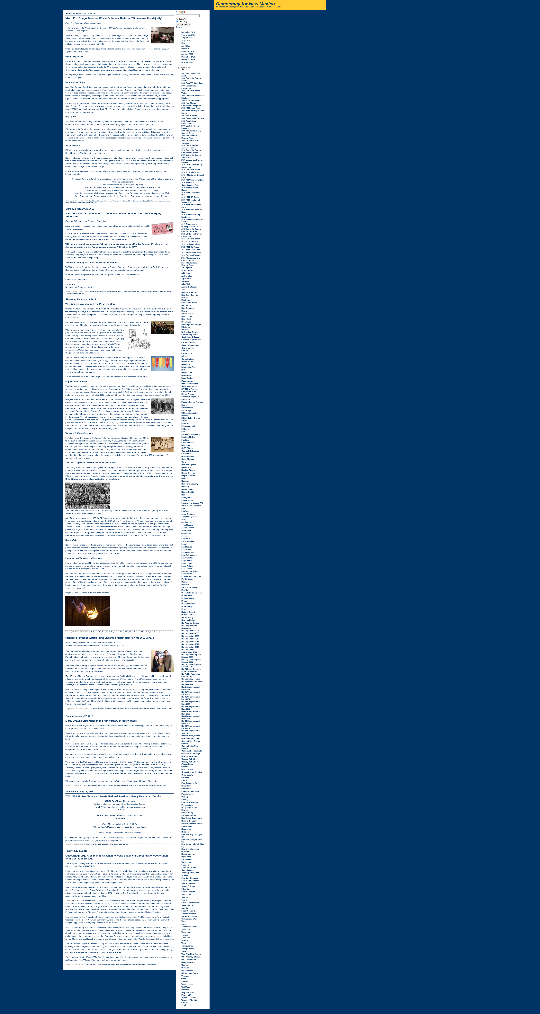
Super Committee (189, 911)
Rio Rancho (186, 859)
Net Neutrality (187, 618)
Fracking (185, 440)
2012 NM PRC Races (190, 247)
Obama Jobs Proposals (191, 751)
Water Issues (187, 984)
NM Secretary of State (190, 679)
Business (185, 329)
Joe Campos (186, 522)
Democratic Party (188, 367)
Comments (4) (151, 964)
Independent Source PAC (192, 503)
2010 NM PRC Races (190, 197)
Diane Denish (187, 378)
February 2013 (187, 51)
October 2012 (187, 62)
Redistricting (187, 826)
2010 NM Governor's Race (192, 180)
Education (185, 399)
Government (186, 454)
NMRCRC (89, 866)
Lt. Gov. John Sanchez (191, 576)
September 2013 (188, 35)
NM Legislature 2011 (190, 642)
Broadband (186, 322)
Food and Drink (188, 437)
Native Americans (189, 615)
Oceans (184, 767)
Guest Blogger (102, 964)
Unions (184, 965)
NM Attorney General (190, 623)
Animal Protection (189, 287)
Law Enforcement (189, 555)
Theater (184, 935)
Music (184, 609)
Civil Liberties (187, 348)
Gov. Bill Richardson (190, 451)
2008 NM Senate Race (190, 108)
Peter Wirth (186, 786)
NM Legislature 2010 (190, 639)
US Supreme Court (189, 973)
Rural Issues (186, 862)
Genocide (185, 445)
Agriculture (186, 279)
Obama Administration (191, 738)
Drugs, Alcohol (187, 394)
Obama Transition (189, 756)
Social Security (188, 892)
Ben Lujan (185, 300)
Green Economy (188, 456)
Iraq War (185, 511)
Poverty (184, 799)
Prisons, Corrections (190, 802)
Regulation (186, 829)
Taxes (183, 924)
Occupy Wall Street (189, 759)
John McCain (187, 525)
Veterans (185, 976)
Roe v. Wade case (149, 545)
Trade (183, 943)
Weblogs (185, 990)
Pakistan (185, 778)
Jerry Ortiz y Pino (189, 517)
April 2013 (185, 46)
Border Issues (187, 314)
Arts (183, 290)
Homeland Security (189, 484)
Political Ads (187, 794)
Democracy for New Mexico (245, 3)
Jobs (183, 519)
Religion (185, 832)
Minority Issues (188, 604)
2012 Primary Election (191, 255)
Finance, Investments (190, 434)
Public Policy (187, 813)
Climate (184, 351)
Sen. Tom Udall (188, 883)
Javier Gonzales (188, 514)
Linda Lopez (186, 563)
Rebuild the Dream (189, 821)
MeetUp (184, 590)
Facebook (116, 952)
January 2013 (187, 54)
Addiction (185, 273)
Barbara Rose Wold (189, 292)
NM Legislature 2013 (190, 647)
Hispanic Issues (188, 476)
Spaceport (185, 897)
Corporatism (186, 353)
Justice (184, 536)
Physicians (186, 788)
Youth (183, 1005)
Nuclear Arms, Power (190, 736)
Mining (184, 601)
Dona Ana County (189, 386)
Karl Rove (185, 539)
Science (184, 875)
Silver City (185, 889)
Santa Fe (185, 865)
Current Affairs (187, 359)
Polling (184, 797)
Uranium (185, 968)
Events (114, 291)
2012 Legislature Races (191, 244)
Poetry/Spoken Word (190, 791)
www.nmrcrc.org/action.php (91, 952)
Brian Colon (186, 316)
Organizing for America (191, 772)
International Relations (191, 506)
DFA (183, 370)
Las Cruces (186, 550)
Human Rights (124, 708)
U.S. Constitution (188, 960)
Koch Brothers (187, 541)
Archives (179, 27)
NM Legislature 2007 (190, 631)
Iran (183, 508)
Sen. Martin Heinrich (190, 881)
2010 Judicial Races (190, 172)
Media (184, 582)
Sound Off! (186, 894)
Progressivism (187, 805)
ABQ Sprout (186, 268)
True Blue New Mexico (191, 954)
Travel (184, 951)
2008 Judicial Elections (191, 100)
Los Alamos (186, 574)
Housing (185, 486)
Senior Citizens (188, 886)
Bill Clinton (186, 305)
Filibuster (185, 429)
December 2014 (188, 32)
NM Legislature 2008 (190, 633)
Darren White (187, 362)
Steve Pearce (187, 905)
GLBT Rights (187, 448)
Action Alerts (187, 270)
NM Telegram (187, 684)
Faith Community (90, 964)
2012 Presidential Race (191, 252)
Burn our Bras (94, 593)
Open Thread (187, 769)
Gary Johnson (187, 443)
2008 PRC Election (189, 116)
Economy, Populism (190, 397)
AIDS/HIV (185, 281)
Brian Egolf (186, 319)
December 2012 (188, 57)
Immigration (186, 497)
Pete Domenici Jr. (189, 783)
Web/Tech (185, 987)
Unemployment (188, 962)
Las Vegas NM (187, 552)
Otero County (187, 775)
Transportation (187, 949)
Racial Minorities (188, 815)
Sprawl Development (190, 903)
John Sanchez (187, 528)
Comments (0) (79, 293)
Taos (183, 921)
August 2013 (186, 38)
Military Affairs (187, 598)
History (184, 478)
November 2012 (188, 60)
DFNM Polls (186, 375)
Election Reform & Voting (192, 402)
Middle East (186, 596)
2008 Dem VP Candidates (192, 83)
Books (184, 311)
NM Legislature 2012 (190, 644)
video (183, 979)
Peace (184, 780)
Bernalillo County (189, 303)
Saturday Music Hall (190, 872)
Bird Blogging (187, 308)
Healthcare (186, 467)
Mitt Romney (186, 607)
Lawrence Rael (187, 558)
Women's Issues (157, 201)
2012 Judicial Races (190, 241)
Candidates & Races (96, 201)
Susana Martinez (188, 914)
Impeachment (187, 500)
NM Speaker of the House (192, 682)
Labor (183, 544)
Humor (184, 495)
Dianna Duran (187, 381)
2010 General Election (190, 170)
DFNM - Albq (186, 373)
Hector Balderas (188, 473)
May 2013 (185, 43)
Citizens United (188, 343)
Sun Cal (184, 908)
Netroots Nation (188, 620)
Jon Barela (186, 530)
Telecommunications (190, 927)
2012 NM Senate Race (96, 708)
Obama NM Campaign (190, 753)
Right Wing (186, 857)
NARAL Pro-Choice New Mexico (119, 801)
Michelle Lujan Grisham (159, 576)
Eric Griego (123, 201)
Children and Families (111, 201)
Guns (183, 462)
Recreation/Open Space (191, 824)
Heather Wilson (188, 470)
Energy (184, 405)
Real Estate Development (192, 818)
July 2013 (185, 40)
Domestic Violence (189, 384)
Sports (184, 900)
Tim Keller (185, 938)
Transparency (187, 946)
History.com (89, 441)
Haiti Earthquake (188, 465)
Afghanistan (186, 276)
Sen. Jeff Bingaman (189, 878)
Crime (184, 356)
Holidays (185, 481)
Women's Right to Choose (162, 291)
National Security (188, 612)
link (163, 535)
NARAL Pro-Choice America (110, 815)
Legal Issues (186, 561)
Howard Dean (187, 489)
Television (185, 929)
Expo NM (185, 423)
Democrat (185, 364)
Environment (187, 408)
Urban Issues (187, 971)
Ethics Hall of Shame (190, 418)
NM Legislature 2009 (190, 636)
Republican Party (188, 854)
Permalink (81, 202)
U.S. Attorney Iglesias (190, 957)
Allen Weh (185, 284)
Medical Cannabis (189, 587)
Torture (184, 940)
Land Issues (186, 547)
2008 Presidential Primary (192, 118)
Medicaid (185, 585)
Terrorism (185, 932)
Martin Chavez (108, 785)
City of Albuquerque (190, 345)
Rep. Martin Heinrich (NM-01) (139, 708)
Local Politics (187, 566)
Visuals (184, 982)
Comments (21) (91, 202)
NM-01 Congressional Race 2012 (139, 201)
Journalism (186, 533)
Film (183, 432)
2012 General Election (190, 239)
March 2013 (186, 49)
